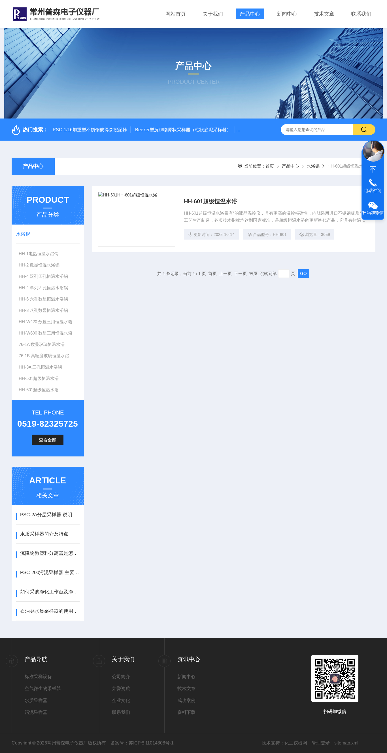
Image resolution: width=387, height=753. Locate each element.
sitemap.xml (346, 743)
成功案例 (186, 700)
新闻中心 (287, 14)
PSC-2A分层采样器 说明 (46, 514)
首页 (269, 166)
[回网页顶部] (373, 169)
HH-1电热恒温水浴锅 (38, 253)
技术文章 (324, 14)
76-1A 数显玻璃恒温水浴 (42, 344)
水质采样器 (36, 700)
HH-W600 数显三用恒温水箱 (45, 333)
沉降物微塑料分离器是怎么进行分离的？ (49, 553)
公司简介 (121, 676)
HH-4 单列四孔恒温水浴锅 (43, 287)
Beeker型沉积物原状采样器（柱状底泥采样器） (183, 129)
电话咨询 (372, 190)
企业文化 (121, 700)
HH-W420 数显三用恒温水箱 (45, 321)
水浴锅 (313, 166)
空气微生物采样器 (43, 688)
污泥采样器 (36, 712)
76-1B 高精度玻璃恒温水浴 (44, 355)
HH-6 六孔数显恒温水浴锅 (43, 299)
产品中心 (250, 14)
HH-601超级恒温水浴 (39, 389)
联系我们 (361, 14)
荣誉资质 (121, 688)
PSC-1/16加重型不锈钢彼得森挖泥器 (90, 129)
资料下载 (186, 712)
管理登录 (321, 743)
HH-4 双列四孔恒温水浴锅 (43, 276)
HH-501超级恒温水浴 (39, 378)
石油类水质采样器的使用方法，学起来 (49, 611)
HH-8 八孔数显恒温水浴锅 (43, 310)
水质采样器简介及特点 (44, 534)
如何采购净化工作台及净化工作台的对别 (49, 592)
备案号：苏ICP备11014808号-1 (142, 743)
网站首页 (175, 14)
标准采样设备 (38, 676)
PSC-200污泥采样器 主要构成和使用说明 (49, 572)
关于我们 (213, 14)
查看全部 (47, 439)
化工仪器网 (295, 743)
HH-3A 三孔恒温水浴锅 (40, 367)
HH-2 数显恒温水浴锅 (39, 265)
